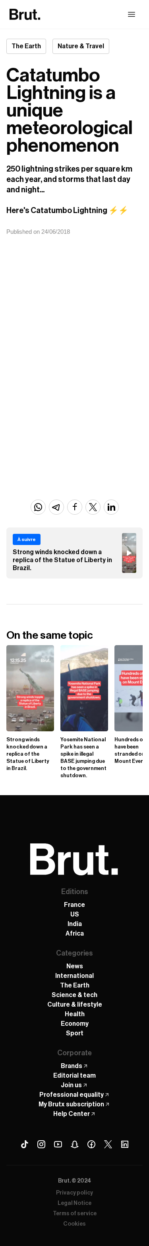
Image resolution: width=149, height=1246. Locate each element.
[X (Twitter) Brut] (108, 1144)
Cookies (74, 1224)
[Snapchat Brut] (75, 1144)
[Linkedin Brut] (125, 1144)
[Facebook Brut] (91, 1144)
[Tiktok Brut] (25, 1144)
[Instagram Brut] (41, 1144)
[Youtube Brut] (58, 1144)
